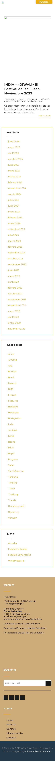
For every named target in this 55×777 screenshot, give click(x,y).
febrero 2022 (15, 288)
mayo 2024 (14, 211)
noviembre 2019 (16, 329)
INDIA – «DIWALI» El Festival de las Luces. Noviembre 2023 (22, 89)
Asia (43, 99)
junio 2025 (13, 165)
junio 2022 (13, 270)
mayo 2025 (14, 170)
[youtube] (22, 697)
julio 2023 (13, 235)
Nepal (11, 453)
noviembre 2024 (17, 188)
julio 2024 (13, 200)
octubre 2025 (15, 159)
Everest (12, 395)
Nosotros (11, 724)
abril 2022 (13, 282)
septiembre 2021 (17, 299)
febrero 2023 (15, 247)
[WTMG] (3, 2)
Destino (12, 383)
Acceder (12, 543)
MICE (11, 447)
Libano (11, 442)
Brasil (11, 377)
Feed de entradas (17, 549)
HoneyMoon (14, 418)
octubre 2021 (15, 293)
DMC (10, 389)
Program (8, 101)
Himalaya (13, 406)
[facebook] (6, 697)
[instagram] (11, 697)
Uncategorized (16, 506)
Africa (11, 354)
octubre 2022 (15, 258)
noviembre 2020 (17, 305)
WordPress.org (16, 561)
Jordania (12, 430)
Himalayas (13, 412)
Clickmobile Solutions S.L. (38, 751)
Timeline (16, 101)
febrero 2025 (15, 182)
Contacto (11, 737)
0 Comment (32, 99)
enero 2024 (14, 223)
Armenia (12, 360)
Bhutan (12, 371)
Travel (23, 101)
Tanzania (13, 477)
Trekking (13, 494)
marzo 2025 (14, 176)
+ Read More (45, 116)
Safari (11, 465)
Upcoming (37, 101)
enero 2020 (14, 323)
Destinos (10, 729)
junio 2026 (13, 141)
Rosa (21, 99)
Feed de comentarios (19, 555)
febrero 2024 (15, 217)
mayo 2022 (14, 276)
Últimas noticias (14, 733)
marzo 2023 (14, 241)
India (47, 99)
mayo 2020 (14, 311)
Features (13, 401)
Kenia (11, 436)
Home (9, 720)
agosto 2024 (14, 194)
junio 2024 (13, 206)
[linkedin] (17, 697)
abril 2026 (13, 153)
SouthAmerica (15, 471)
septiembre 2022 (17, 264)
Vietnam (12, 518)
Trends (30, 101)
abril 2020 (13, 317)
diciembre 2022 (16, 252)
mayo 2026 (14, 147)
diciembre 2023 (16, 229)
